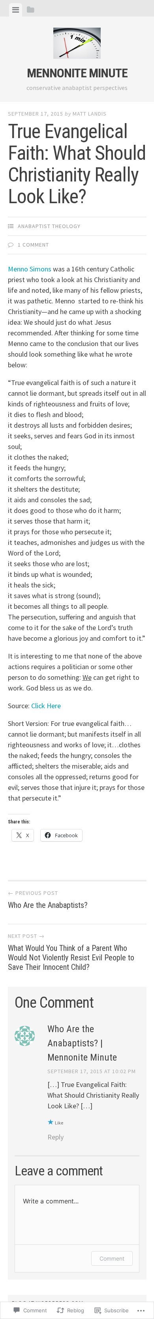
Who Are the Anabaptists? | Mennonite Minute (82, 1043)
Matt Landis (90, 113)
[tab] (15, 10)
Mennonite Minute (77, 72)
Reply (55, 1136)
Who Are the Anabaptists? (48, 899)
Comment (112, 1258)
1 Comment (33, 244)
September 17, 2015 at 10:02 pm (91, 1071)
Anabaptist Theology (49, 226)
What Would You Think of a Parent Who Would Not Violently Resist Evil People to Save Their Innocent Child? (71, 952)
